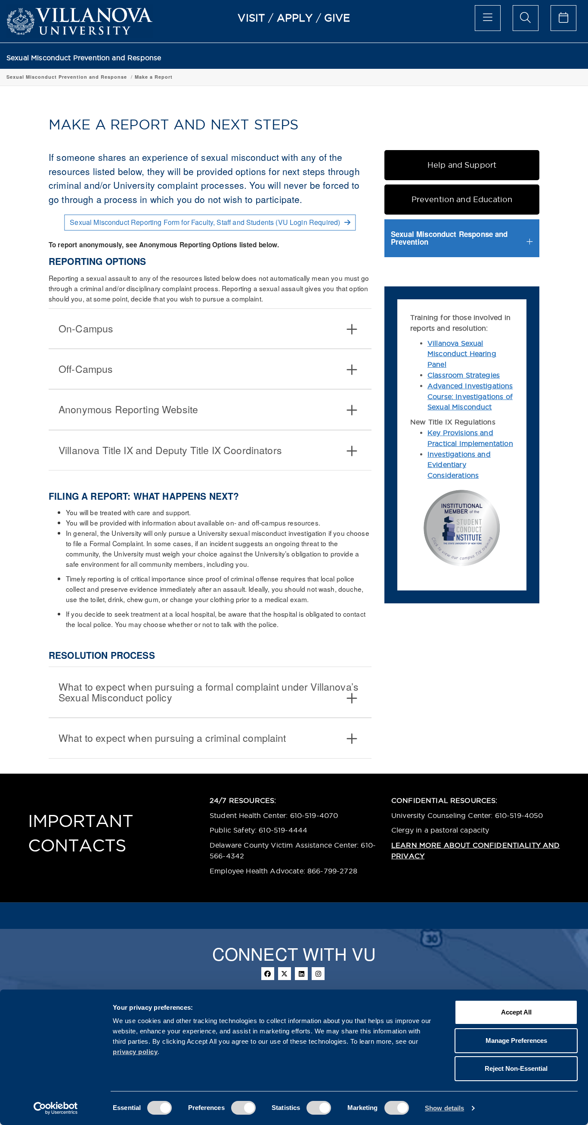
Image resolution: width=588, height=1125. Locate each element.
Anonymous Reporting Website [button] (128, 409)
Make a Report (154, 77)
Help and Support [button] (461, 165)
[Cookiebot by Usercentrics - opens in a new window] (55, 1108)
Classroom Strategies (463, 375)
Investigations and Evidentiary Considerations (459, 465)
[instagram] (318, 973)
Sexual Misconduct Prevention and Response (83, 57)
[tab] (210, 328)
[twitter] (284, 973)
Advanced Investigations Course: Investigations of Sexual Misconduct (470, 396)
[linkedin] (301, 973)
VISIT (251, 17)
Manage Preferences (516, 1040)
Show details (444, 1108)
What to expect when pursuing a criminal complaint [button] (172, 738)
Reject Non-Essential (516, 1068)
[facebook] (267, 973)
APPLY (295, 17)
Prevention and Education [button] (462, 199)
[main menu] (488, 18)
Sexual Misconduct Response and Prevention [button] (449, 238)
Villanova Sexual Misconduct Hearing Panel (461, 354)
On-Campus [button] (86, 328)
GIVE (337, 17)
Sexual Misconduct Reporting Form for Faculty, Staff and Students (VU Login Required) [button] (206, 222)
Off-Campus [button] (86, 369)
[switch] (243, 1108)
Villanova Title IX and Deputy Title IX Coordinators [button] (170, 450)
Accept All (516, 1012)
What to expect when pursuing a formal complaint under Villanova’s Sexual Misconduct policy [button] (209, 691)
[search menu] (525, 18)
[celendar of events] (563, 18)
